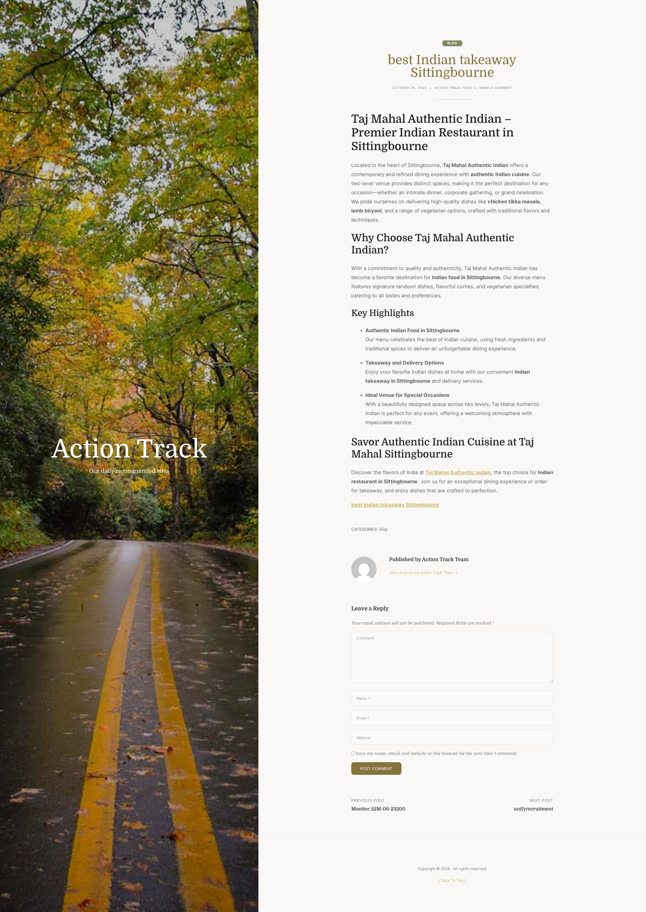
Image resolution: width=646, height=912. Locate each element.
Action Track (129, 449)
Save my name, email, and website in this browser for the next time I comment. (436, 753)
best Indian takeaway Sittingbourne (395, 505)
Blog (452, 43)
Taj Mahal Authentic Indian (458, 472)
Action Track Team (453, 88)
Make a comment (495, 88)
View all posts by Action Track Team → (423, 572)
